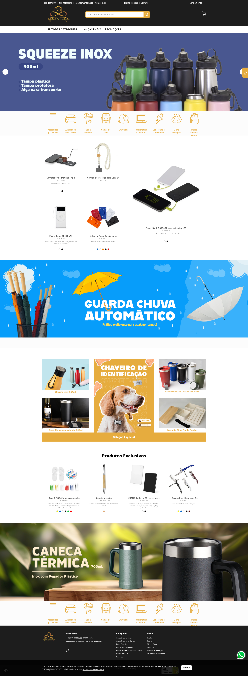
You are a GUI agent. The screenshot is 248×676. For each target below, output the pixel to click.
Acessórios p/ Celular (124, 638)
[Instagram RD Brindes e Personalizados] (67, 650)
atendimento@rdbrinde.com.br (90, 2)
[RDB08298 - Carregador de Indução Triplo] (61, 158)
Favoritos (150, 647)
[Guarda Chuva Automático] (124, 298)
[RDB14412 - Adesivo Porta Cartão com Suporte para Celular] (103, 216)
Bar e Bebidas (121, 644)
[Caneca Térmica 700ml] (124, 562)
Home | (128, 2)
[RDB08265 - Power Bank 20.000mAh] (61, 216)
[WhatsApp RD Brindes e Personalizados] (241, 655)
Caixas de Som (122, 653)
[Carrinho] (204, 13)
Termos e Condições (155, 650)
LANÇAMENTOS (92, 29)
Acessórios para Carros (125, 641)
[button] (5, 72)
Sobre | (136, 2)
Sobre (149, 641)
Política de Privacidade (156, 653)
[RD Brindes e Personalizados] (58, 14)
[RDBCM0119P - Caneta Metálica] (104, 479)
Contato (145, 2)
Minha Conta (152, 644)
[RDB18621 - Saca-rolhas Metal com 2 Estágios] (184, 479)
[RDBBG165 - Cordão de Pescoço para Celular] (103, 158)
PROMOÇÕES (113, 29)
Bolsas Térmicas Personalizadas (129, 650)
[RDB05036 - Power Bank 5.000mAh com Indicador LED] (166, 189)
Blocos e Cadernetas (124, 647)
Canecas (119, 657)
